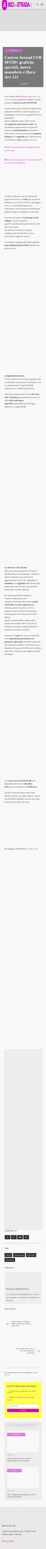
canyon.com (33, 849)
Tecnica (13, 50)
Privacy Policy (8, 1541)
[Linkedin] (26, 1237)
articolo (32, 140)
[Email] (20, 1237)
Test (14, 1470)
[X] (7, 1237)
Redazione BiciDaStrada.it (17, 1289)
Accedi (7, 1375)
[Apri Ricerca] (37, 4)
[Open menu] (41, 4)
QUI (6, 205)
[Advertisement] (23, 182)
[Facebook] (14, 1237)
